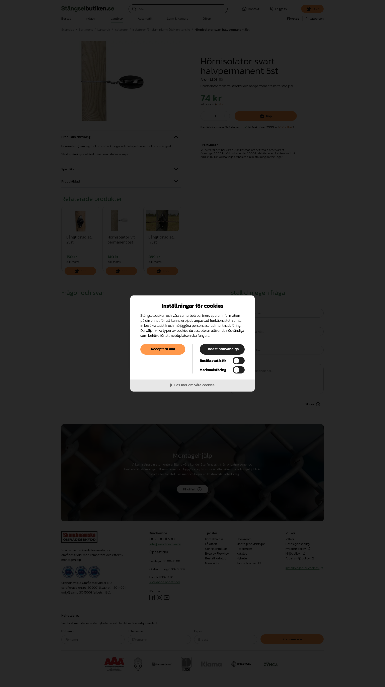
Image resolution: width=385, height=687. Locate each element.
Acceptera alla (163, 349)
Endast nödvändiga (222, 349)
